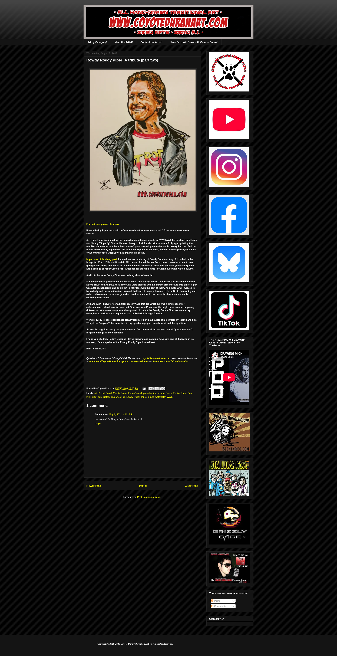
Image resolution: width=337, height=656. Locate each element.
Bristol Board (105, 393)
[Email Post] (143, 388)
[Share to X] (157, 388)
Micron (161, 393)
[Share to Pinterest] (163, 388)
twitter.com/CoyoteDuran (102, 361)
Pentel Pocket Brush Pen (179, 393)
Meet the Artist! (124, 42)
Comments (219, 606)
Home (143, 485)
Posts (216, 600)
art (95, 393)
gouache (147, 393)
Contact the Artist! (151, 42)
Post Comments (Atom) (149, 497)
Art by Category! (97, 42)
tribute (151, 397)
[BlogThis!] (153, 388)
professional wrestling (114, 397)
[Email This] (150, 388)
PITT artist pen (94, 397)
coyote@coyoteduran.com (156, 358)
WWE (170, 397)
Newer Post (93, 485)
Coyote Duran (120, 393)
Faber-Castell (135, 393)
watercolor (160, 397)
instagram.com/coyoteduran (132, 361)
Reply (98, 423)
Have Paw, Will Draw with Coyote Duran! (194, 42)
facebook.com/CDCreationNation (170, 361)
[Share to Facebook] (160, 388)
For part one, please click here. (103, 224)
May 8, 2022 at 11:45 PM (121, 414)
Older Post (191, 485)
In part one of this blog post (101, 259)
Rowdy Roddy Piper (136, 397)
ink (154, 393)
